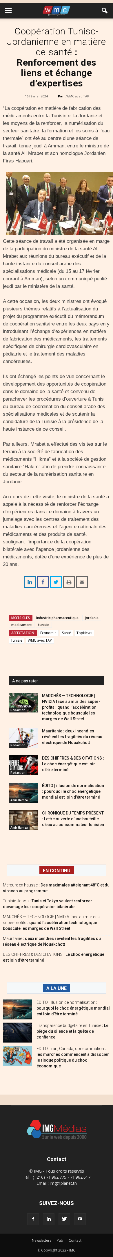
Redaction (17, 710)
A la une (56, 988)
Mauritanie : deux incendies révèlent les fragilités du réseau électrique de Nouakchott (72, 737)
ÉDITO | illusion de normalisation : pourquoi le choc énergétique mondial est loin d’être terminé (73, 791)
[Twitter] (64, 1219)
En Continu (56, 870)
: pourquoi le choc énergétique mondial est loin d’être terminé (73, 1008)
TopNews (84, 632)
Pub (60, 1240)
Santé (66, 632)
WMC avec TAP (77, 96)
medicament (21, 624)
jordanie (92, 617)
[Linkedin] (48, 1219)
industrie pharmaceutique (57, 617)
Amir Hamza (19, 800)
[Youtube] (80, 1219)
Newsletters (41, 1240)
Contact (75, 1240)
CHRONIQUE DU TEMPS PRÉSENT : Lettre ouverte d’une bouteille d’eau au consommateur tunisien (73, 819)
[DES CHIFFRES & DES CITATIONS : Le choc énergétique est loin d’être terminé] (23, 765)
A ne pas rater (25, 681)
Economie (48, 632)
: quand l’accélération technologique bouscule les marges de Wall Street (51, 922)
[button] (105, 10)
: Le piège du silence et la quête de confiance (72, 1031)
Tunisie (16, 640)
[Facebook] (33, 1219)
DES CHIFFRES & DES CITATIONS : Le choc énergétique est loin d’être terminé (73, 764)
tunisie (43, 624)
